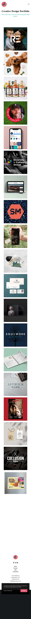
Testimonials (15, 571)
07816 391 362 (15, 579)
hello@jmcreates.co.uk (15, 581)
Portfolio (15, 568)
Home (15, 566)
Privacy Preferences (8, 590)
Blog (16, 569)
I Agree (23, 590)
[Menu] (27, 4)
